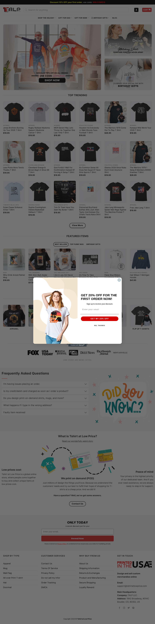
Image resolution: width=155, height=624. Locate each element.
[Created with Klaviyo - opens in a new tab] (77, 345)
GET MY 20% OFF (100, 319)
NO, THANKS (99, 325)
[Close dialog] (119, 280)
